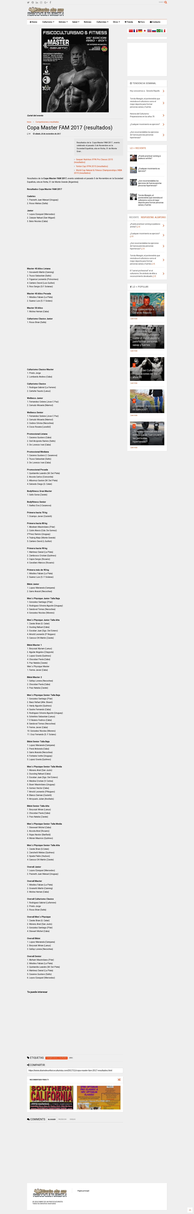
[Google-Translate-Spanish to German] (140, 32)
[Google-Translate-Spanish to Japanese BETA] (145, 32)
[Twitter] (28, 2)
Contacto (156, 22)
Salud (74, 22)
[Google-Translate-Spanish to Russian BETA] (154, 32)
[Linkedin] (37, 2)
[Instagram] (41, 2)
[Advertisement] (119, 12)
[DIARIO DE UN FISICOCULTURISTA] (45, 15)
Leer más (134, 319)
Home (34, 22)
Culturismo (47, 22)
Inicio (29, 122)
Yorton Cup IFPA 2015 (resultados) (92, 166)
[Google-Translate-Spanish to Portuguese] (159, 32)
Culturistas (101, 22)
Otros (115, 22)
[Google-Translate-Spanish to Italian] (163, 32)
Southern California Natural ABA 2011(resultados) (48, 1102)
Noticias (87, 22)
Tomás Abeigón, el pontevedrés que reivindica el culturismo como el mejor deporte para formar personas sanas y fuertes (151, 200)
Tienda (129, 22)
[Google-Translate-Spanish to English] (149, 32)
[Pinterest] (33, 2)
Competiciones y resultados (47, 122)
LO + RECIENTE (138, 148)
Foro (142, 22)
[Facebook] (50, 2)
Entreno (62, 22)
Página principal (83, 1191)
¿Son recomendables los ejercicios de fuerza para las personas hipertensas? (150, 183)
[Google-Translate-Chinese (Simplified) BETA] (131, 32)
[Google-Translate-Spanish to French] (135, 32)
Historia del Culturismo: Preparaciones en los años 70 (146, 374)
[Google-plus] (46, 2)
